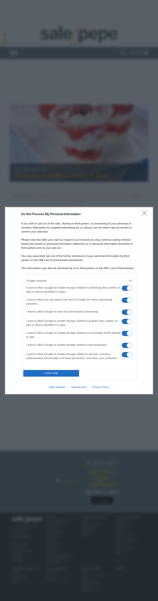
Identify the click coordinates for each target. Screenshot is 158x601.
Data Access (79, 387)
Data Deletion (57, 387)
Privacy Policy (100, 387)
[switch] (127, 288)
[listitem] (79, 281)
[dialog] (79, 300)
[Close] (145, 214)
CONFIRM (51, 373)
